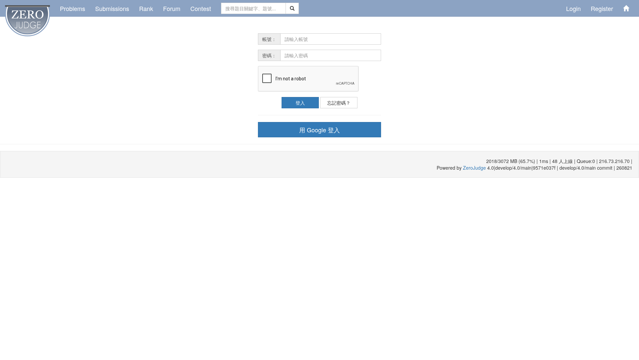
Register (602, 8)
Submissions (112, 8)
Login (573, 8)
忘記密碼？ (338, 102)
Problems (72, 8)
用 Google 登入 (319, 129)
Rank (146, 8)
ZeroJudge (474, 167)
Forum (171, 8)
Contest (200, 8)
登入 (300, 102)
